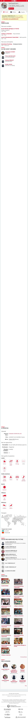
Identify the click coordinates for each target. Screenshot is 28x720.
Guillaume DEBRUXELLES (11, 557)
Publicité (21, 699)
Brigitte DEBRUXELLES (10, 554)
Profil (6, 12)
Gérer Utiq (12, 702)
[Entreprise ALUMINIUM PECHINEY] (3, 570)
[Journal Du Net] (7, 712)
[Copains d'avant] (7, 714)
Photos (14, 12)
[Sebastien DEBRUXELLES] (4, 5)
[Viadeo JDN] (20, 714)
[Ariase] (7, 717)
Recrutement (13, 700)
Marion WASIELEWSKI (14, 681)
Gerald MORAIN (4, 585)
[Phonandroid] (20, 717)
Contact (24, 699)
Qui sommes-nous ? (5, 699)
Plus (26, 685)
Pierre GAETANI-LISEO (10, 56)
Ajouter (11, 8)
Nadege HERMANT (9, 60)
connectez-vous (19, 17)
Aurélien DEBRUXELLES (10, 542)
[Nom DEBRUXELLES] (3, 563)
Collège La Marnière (6, 33)
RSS (10, 700)
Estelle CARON (8, 64)
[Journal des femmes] (7, 709)
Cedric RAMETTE (5, 669)
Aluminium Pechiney (6, 44)
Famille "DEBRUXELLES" (10, 567)
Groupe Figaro (23, 702)
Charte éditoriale (16, 699)
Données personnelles (21, 700)
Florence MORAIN (22, 670)
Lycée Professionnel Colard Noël (9, 37)
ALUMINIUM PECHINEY (10, 570)
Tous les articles (6, 700)
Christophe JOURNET (10, 51)
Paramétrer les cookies (6, 702)
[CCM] (20, 709)
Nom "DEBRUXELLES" (10, 563)
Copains (23, 12)
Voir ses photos (23, 657)
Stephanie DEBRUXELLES (11, 550)
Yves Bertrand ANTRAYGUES (22, 681)
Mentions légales (17, 702)
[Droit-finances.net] (20, 712)
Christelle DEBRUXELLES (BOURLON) (14, 671)
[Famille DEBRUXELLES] (3, 567)
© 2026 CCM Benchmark (14, 703)
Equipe (11, 699)
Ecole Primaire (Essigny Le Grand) (10, 28)
